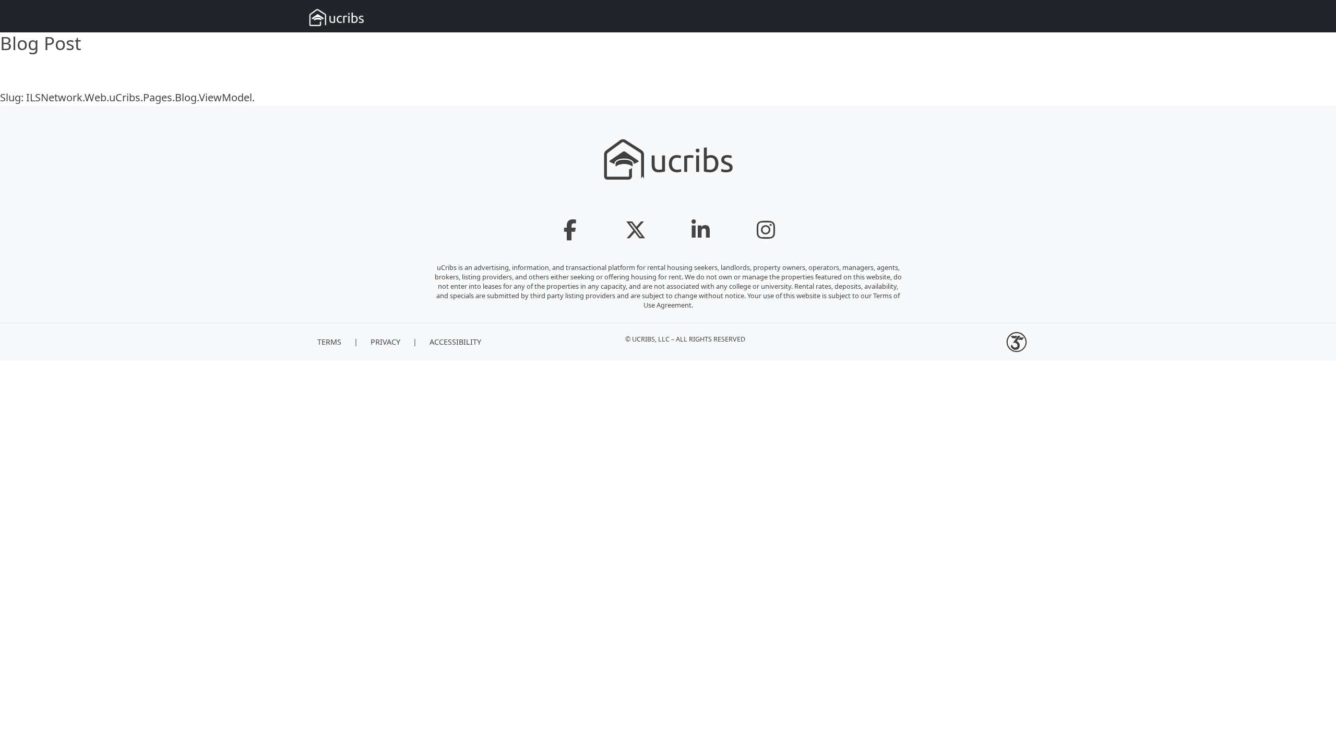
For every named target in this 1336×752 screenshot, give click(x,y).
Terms (329, 342)
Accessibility (455, 342)
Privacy (385, 342)
